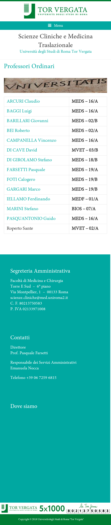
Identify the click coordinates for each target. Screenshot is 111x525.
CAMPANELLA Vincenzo (31, 140)
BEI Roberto (18, 131)
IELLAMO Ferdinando (28, 199)
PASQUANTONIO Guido (31, 219)
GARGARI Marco (23, 189)
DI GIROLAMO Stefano (29, 160)
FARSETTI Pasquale (26, 170)
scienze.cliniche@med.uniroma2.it (39, 298)
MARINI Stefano (22, 209)
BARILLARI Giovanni (27, 121)
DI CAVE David (22, 150)
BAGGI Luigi (19, 111)
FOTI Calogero (21, 179)
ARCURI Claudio (23, 101)
